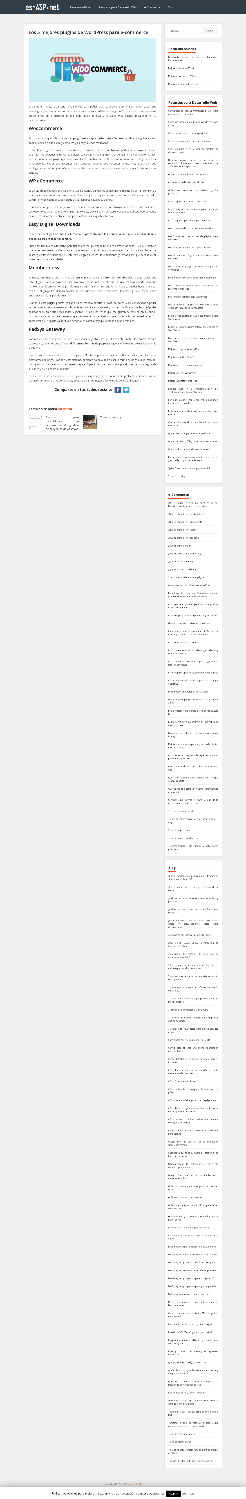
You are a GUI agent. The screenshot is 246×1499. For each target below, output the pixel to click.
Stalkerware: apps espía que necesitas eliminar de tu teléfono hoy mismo (193, 1402)
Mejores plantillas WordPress (183, 357)
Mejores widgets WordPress (182, 380)
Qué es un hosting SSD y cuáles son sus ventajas (192, 441)
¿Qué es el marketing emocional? (185, 522)
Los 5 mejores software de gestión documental (192, 277)
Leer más (188, 1493)
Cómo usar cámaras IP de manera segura (189, 141)
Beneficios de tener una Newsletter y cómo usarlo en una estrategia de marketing (193, 595)
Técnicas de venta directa (181, 811)
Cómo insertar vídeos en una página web (189, 133)
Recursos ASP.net (81, 7)
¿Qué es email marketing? (181, 561)
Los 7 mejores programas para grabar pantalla (192, 1286)
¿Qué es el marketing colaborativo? (186, 514)
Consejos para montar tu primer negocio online (192, 615)
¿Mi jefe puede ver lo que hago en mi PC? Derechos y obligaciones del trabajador (193, 504)
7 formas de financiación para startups (188, 1009)
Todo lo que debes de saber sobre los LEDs (190, 1461)
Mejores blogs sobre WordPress (184, 349)
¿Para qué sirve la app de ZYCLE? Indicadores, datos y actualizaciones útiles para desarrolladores (193, 924)
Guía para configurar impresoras (185, 1197)
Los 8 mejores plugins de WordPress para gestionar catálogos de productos (193, 306)
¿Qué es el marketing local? (182, 529)
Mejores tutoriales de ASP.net (183, 84)
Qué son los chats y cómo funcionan (186, 1392)
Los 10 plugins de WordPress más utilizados (190, 228)
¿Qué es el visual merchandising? (185, 553)
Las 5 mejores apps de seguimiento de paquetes (193, 672)
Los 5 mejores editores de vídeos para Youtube (192, 1254)
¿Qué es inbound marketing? (182, 569)
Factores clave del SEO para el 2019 (186, 182)
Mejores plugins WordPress (182, 372)
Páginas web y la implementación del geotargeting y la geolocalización (193, 390)
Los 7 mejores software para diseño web (189, 1294)
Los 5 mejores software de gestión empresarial (192, 1270)
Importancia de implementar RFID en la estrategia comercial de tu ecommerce (193, 633)
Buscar (210, 30)
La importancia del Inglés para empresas (189, 1227)
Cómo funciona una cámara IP (183, 1081)
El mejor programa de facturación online (189, 623)
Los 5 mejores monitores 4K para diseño (189, 247)
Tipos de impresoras (179, 830)
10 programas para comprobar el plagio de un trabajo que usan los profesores (193, 967)
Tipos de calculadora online (182, 1434)
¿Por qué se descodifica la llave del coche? (189, 934)
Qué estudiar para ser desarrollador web (189, 449)
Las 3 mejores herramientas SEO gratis (187, 201)
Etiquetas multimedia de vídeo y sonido (188, 174)
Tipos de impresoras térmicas (183, 838)
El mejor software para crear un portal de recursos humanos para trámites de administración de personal (193, 163)
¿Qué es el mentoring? (179, 545)
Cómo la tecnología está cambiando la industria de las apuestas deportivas (193, 1110)
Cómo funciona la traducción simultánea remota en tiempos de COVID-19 (193, 1072)
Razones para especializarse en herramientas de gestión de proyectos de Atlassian (62, 423)
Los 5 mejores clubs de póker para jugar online (192, 1246)
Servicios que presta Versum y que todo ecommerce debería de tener (193, 801)
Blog (170, 7)
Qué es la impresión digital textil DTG (187, 1362)
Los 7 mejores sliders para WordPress (187, 296)
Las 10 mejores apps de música (184, 642)
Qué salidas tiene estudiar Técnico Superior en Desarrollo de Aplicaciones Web (193, 1383)
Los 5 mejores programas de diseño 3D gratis (191, 1262)
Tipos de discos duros (179, 1441)
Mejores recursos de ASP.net (182, 76)
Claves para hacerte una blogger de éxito (189, 1039)
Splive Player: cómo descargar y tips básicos (190, 468)
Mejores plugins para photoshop (185, 365)
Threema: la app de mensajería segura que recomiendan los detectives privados (193, 1424)
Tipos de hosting (110, 417)
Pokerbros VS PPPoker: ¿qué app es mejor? (190, 1332)
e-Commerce (152, 7)
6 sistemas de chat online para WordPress (189, 585)
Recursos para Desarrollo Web (118, 7)
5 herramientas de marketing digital (186, 577)
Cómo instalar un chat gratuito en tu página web (192, 1100)
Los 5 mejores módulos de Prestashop (188, 691)
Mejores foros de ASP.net (181, 68)
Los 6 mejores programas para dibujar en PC (191, 1278)
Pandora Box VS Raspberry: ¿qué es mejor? (190, 1324)
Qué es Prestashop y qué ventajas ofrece (189, 433)
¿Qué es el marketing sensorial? (184, 537)
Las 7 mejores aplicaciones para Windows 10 (191, 220)
